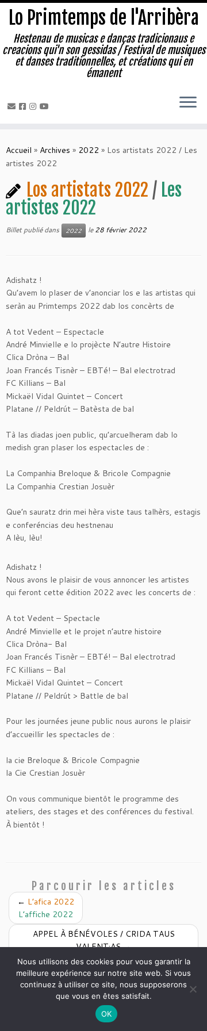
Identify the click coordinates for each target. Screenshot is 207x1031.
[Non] (192, 989)
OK (106, 1013)
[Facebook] (24, 106)
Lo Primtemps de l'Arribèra (104, 17)
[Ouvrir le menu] (188, 103)
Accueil (19, 150)
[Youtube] (46, 106)
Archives (55, 150)
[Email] (13, 106)
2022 (88, 150)
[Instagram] (34, 106)
